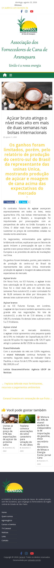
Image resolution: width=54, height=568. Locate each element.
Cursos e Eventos (9, 524)
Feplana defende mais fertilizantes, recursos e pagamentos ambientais (22, 385)
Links (4, 536)
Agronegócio (7, 520)
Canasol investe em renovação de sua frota (27, 398)
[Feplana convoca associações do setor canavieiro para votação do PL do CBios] (27, 416)
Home (4, 512)
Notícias (5, 532)
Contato (5, 540)
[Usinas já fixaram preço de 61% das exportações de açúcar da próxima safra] (10, 416)
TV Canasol (6, 528)
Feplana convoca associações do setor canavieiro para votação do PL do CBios (26, 435)
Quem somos (7, 516)
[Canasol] (5, 75)
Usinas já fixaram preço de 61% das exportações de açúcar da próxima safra (10, 435)
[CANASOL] (12, 479)
